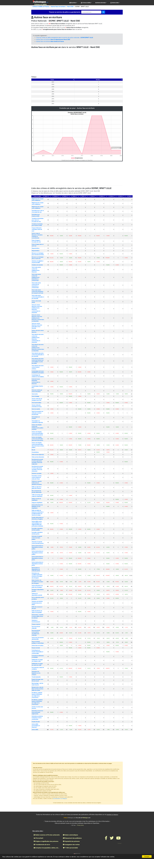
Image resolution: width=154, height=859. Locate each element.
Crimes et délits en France (41, 6)
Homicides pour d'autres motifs (36, 215)
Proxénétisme (35, 452)
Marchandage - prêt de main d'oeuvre (37, 684)
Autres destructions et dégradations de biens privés (37, 564)
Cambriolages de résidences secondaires (38, 375)
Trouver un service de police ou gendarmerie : (65, 12)
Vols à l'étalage (35, 396)
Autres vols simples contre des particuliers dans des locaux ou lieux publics (38, 445)
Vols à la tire (35, 394)
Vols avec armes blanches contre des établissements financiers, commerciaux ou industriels (37, 308)
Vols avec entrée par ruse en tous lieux (37, 390)
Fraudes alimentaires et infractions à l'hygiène (37, 518)
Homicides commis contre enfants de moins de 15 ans (36, 477)
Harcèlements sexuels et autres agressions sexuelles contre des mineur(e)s (37, 469)
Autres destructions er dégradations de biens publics (37, 547)
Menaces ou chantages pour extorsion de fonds (38, 253)
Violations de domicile (37, 265)
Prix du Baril (39, 838)
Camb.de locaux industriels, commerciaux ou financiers (36, 381)
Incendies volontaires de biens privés (37, 533)
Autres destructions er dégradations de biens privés (37, 558)
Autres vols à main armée (36, 301)
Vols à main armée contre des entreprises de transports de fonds (37, 291)
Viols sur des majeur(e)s (38, 454)
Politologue (85, 817)
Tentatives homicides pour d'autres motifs (37, 224)
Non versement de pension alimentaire (37, 491)
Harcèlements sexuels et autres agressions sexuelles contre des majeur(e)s (37, 462)
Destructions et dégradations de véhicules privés (36, 569)
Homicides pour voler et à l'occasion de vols (38, 211)
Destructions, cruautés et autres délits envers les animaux (37, 616)
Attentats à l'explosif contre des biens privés (38, 542)
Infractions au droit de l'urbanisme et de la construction (37, 718)
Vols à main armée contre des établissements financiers (36, 270)
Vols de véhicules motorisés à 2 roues (37, 405)
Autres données (101, 2)
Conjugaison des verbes (72, 844)
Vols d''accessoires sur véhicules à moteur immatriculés (37, 413)
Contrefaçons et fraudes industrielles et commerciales (37, 652)
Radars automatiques (71, 835)
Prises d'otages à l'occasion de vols (36, 241)
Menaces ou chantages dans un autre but (37, 257)
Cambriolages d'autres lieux (37, 386)
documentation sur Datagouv (60, 798)
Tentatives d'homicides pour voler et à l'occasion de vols (37, 220)
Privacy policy (80, 825)
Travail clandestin (36, 677)
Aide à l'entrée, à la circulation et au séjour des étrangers (37, 582)
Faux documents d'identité (36, 627)
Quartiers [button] (73, 2)
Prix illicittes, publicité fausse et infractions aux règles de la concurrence (37, 702)
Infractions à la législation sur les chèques (36, 673)
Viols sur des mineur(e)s (38, 457)
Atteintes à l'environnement (36, 621)
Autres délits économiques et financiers (36, 726)
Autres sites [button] (115, 2)
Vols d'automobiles (36, 402)
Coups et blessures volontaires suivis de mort (37, 229)
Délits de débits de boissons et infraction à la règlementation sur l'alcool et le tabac (37, 513)
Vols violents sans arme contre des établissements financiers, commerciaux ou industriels (38, 338)
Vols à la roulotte (36, 409)
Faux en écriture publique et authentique (38, 642)
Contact (120, 843)
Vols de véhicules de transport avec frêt (37, 399)
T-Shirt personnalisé (71, 848)
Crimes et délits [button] (86, 2)
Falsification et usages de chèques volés (37, 660)
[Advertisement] (77, 62)
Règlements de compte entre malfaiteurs (37, 203)
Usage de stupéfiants (37, 502)
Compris (146, 856)
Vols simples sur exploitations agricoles (37, 421)
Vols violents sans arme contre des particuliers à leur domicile (38, 355)
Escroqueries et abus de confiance (38, 668)
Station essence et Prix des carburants (47, 835)
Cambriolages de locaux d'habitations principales (38, 372)
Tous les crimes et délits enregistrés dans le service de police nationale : (64, 37)
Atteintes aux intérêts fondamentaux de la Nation (37, 603)
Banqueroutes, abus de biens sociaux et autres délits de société (37, 689)
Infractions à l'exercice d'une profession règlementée (37, 712)
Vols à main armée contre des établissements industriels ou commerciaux (36, 277)
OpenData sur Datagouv (112, 814)
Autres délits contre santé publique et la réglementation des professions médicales (37, 524)
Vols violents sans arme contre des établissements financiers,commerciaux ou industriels (38, 347)
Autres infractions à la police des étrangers (37, 586)
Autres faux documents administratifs (38, 638)
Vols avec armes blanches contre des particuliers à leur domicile (37, 326)
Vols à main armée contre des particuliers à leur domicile (38, 297)
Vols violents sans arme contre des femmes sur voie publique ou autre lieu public (38, 361)
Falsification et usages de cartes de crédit (37, 664)
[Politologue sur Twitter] (111, 839)
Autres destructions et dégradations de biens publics (37, 553)
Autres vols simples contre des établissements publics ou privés (37, 427)
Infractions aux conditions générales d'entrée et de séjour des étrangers (37, 575)
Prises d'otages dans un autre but (38, 245)
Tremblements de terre (42, 844)
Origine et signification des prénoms (46, 841)
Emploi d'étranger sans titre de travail (37, 680)
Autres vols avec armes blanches (38, 331)
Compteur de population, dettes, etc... (47, 848)
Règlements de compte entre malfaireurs (37, 199)
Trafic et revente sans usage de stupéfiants (37, 495)
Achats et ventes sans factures (37, 707)
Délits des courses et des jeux (37, 607)
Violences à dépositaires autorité (37, 594)
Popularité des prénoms (72, 841)
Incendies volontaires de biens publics (37, 529)
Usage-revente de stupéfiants (36, 499)
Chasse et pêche (36, 624)
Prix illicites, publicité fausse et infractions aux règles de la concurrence (37, 695)
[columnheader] (52, 79)
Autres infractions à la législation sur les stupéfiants (37, 506)
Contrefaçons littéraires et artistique (38, 656)
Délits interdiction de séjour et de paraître (37, 611)
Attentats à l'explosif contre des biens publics (37, 538)
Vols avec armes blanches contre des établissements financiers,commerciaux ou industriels (38, 318)
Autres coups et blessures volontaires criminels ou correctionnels (37, 236)
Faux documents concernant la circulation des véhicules (36, 633)
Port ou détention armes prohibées (38, 598)
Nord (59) (70, 6)
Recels (33, 449)
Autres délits (35, 729)
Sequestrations (35, 248)
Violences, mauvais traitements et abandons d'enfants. (37, 483)
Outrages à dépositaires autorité (38, 590)
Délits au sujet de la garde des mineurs (36, 487)
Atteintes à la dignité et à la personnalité (37, 261)
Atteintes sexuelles (36, 473)
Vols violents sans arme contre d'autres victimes (38, 367)
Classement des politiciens (73, 838)
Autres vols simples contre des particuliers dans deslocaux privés (37, 433)
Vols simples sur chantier (36, 417)
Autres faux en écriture (58, 6)
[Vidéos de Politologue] (118, 839)
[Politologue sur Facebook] (106, 839)
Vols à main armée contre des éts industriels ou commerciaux (36, 285)
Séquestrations (35, 250)
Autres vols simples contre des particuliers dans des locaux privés (37, 439)
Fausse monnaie (36, 647)
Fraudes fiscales (36, 721)
